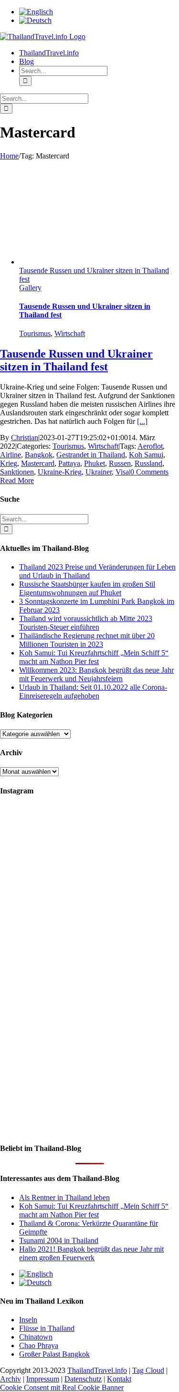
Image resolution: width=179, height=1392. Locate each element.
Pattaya (69, 463)
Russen (120, 463)
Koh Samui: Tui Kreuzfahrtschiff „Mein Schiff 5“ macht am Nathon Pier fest (93, 657)
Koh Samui (146, 455)
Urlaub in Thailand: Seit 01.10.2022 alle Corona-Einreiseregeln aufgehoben (93, 691)
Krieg (8, 463)
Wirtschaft (69, 333)
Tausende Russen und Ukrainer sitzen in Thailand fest (76, 360)
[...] (142, 421)
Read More (17, 480)
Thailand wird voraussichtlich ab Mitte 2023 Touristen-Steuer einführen (85, 622)
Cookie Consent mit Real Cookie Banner (62, 1387)
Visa (122, 472)
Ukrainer (98, 472)
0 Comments (149, 472)
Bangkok (39, 455)
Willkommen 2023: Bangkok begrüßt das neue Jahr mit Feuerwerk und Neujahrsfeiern (96, 674)
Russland (148, 463)
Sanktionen (17, 472)
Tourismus (35, 333)
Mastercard (37, 463)
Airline (10, 455)
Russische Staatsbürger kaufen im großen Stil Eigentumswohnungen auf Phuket (87, 588)
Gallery (30, 288)
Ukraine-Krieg (60, 472)
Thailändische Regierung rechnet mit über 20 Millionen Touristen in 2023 (87, 640)
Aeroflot (150, 446)
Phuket (94, 463)
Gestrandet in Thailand (90, 455)
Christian (24, 437)
